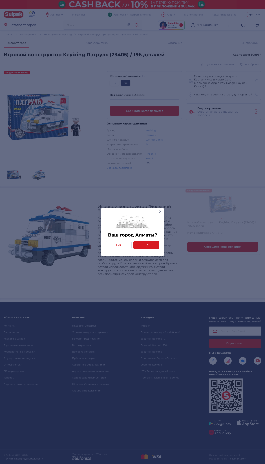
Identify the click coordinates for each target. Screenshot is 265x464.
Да (146, 245)
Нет (118, 245)
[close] (160, 211)
